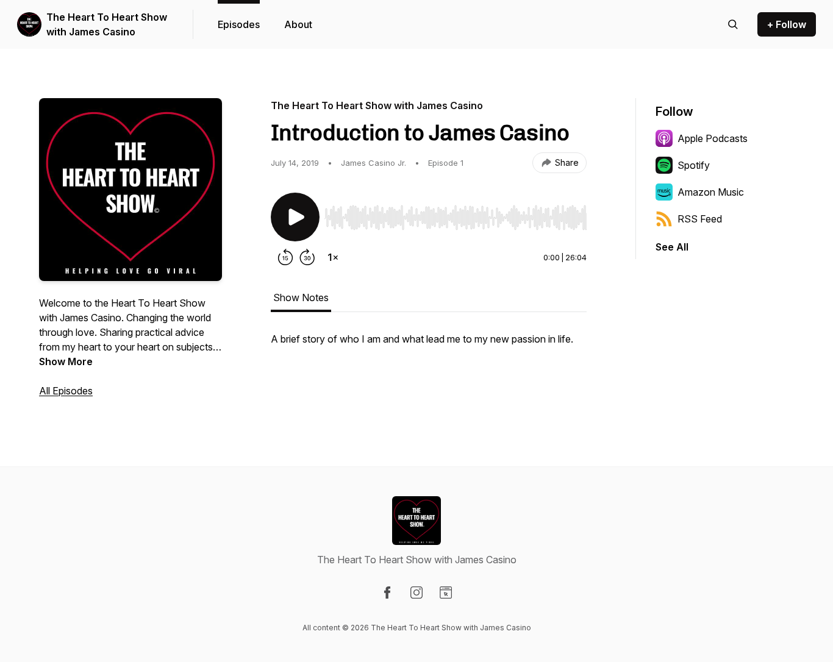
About (298, 24)
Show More (66, 361)
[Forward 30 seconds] (307, 257)
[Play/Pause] (295, 217)
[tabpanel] (429, 345)
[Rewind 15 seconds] (285, 257)
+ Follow (786, 24)
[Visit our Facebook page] (387, 592)
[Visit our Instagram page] (416, 592)
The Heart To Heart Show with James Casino (106, 24)
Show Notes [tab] (301, 297)
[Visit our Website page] (446, 592)
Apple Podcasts (712, 138)
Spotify (693, 165)
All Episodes (66, 391)
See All (672, 247)
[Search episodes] (733, 24)
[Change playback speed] (333, 257)
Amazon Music (710, 192)
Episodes (239, 24)
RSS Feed (699, 219)
